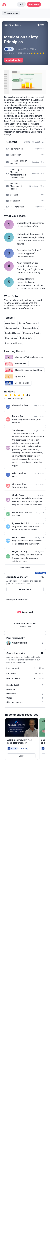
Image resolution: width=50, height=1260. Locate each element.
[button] (44, 4)
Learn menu (12, 13)
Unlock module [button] (15, 60)
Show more (25, 567)
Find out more (25, 589)
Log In (21, 4)
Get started (33, 4)
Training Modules (11, 25)
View (21, 756)
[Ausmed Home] (4, 4)
